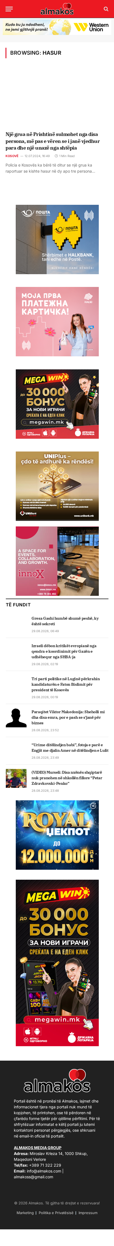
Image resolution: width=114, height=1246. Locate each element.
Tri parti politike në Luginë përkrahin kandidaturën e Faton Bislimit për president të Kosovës (66, 684)
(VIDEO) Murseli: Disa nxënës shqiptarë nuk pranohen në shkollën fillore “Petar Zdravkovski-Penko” (67, 778)
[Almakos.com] (57, 8)
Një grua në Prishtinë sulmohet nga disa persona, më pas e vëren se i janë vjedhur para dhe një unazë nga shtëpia (53, 141)
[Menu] (9, 9)
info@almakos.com (44, 1171)
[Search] (105, 9)
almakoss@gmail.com (33, 1176)
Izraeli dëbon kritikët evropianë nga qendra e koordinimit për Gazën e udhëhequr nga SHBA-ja (64, 651)
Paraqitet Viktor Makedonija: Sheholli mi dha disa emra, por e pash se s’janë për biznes (68, 717)
